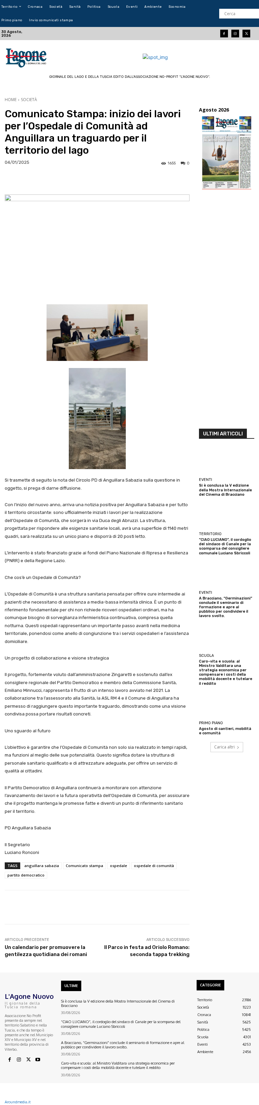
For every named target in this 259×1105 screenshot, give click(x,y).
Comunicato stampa (84, 865)
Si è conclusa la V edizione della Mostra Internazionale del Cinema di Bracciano (225, 489)
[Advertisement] (226, 311)
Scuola (206, 655)
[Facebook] (224, 33)
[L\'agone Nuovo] (27, 57)
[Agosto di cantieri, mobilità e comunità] (226, 704)
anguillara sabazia (41, 865)
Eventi (205, 480)
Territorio (210, 534)
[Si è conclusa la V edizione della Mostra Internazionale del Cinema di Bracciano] (226, 461)
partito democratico (26, 875)
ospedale (118, 865)
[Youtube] (37, 1060)
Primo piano (211, 723)
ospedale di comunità (154, 865)
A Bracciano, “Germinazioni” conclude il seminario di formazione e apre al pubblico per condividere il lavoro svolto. (225, 607)
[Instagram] (235, 33)
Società (29, 99)
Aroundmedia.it (18, 1102)
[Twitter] (246, 33)
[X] (28, 1060)
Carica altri (224, 747)
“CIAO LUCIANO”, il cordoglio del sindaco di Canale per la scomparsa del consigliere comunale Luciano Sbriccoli (225, 546)
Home (11, 99)
